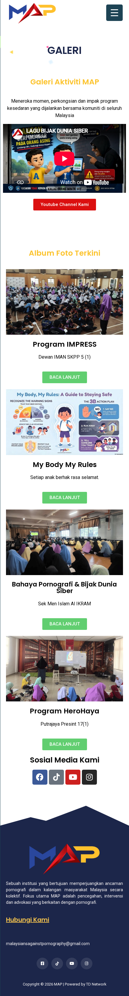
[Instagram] (89, 777)
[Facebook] (39, 777)
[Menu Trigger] (114, 12)
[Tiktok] (56, 777)
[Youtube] (72, 777)
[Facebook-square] (42, 963)
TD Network (96, 984)
